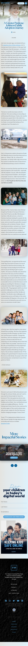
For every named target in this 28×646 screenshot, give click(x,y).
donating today (5, 423)
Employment (14, 626)
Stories (14, 590)
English (12, 3)
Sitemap (14, 632)
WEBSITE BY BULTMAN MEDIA (14, 617)
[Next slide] (15, 465)
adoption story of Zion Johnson (12, 45)
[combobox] (13, 3)
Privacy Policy (14, 629)
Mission (14, 584)
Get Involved (14, 593)
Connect (14, 621)
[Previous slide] (12, 465)
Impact (14, 587)
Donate (21, 3)
